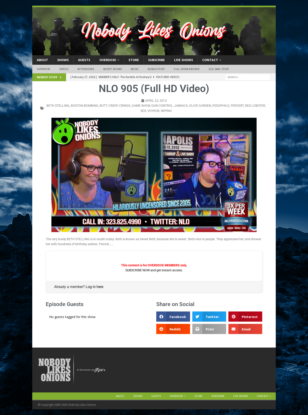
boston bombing (84, 105)
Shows (63, 60)
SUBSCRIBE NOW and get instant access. (154, 270)
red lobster (255, 105)
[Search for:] (247, 77)
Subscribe (156, 60)
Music (135, 69)
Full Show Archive (186, 69)
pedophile (220, 105)
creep (113, 105)
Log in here (94, 287)
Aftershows (85, 69)
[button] (173, 316)
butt (103, 105)
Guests (84, 60)
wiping (166, 111)
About (42, 60)
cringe (124, 105)
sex (143, 111)
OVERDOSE (107, 60)
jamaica (181, 105)
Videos (63, 69)
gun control (162, 105)
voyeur (153, 111)
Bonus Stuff (156, 69)
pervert (237, 105)
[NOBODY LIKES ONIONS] (154, 53)
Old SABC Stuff (219, 69)
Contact (210, 60)
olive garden (200, 105)
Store (134, 60)
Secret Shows (112, 69)
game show (141, 105)
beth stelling (57, 105)
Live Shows (183, 60)
